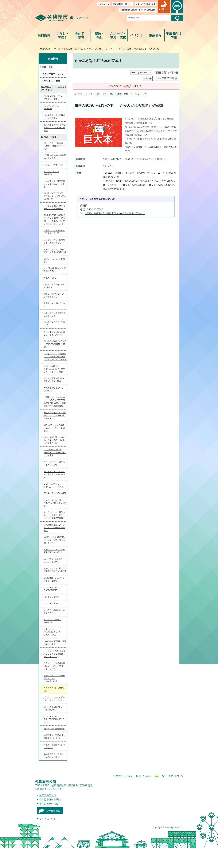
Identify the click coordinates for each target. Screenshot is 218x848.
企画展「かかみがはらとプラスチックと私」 (54, 232)
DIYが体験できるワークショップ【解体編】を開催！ (54, 527)
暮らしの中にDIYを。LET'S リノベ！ (53, 708)
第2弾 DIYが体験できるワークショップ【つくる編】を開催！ (55, 540)
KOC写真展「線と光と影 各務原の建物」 (55, 270)
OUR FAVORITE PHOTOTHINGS (51, 589)
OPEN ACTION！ (52, 603)
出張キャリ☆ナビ (51, 596)
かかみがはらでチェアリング (54, 324)
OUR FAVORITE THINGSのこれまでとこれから (54, 719)
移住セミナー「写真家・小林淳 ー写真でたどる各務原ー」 (55, 146)
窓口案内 (44, 35)
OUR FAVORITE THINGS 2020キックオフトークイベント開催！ (54, 368)
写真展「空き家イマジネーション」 (54, 746)
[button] (164, 6)
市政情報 (155, 35)
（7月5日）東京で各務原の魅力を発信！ (55, 157)
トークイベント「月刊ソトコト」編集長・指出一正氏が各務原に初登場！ (54, 515)
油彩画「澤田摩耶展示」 (54, 728)
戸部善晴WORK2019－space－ (54, 389)
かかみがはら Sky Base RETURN (54, 286)
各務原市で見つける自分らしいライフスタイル (54, 333)
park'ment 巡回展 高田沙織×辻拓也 (55, 643)
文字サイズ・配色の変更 (145, 4)
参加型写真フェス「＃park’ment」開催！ (53, 756)
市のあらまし (53, 810)
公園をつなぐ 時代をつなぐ (55, 305)
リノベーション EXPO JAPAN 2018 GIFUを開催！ (55, 502)
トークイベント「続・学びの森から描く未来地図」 (55, 570)
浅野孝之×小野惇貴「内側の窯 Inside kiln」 (54, 737)
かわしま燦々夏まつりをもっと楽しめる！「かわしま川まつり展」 (54, 440)
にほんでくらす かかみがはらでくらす (55, 314)
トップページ (81, 18)
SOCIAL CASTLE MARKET (51, 107)
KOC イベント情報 (122, 48)
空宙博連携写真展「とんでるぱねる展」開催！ (54, 380)
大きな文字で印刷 (164, 78)
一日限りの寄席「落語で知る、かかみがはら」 (54, 207)
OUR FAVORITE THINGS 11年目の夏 (53, 485)
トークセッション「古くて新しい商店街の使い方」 (55, 251)
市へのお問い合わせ (50, 803)
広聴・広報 (80, 48)
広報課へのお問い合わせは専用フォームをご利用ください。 (115, 213)
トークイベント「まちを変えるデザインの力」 (54, 551)
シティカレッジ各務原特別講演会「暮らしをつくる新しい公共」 (54, 666)
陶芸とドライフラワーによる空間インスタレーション (54, 474)
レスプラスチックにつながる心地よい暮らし (54, 241)
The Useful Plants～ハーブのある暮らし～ (55, 295)
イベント (136, 35)
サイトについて (47, 818)
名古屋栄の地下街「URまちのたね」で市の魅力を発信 (55, 127)
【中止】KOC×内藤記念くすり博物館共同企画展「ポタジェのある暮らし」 (55, 356)
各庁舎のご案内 (47, 795)
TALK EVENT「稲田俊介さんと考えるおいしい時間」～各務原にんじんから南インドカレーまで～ (55, 219)
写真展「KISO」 (51, 277)
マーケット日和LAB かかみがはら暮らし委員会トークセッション (54, 653)
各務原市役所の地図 (50, 799)
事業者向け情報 (174, 35)
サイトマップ (103, 4)
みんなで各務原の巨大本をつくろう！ (54, 611)
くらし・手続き (62, 35)
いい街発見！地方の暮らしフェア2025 (54, 117)
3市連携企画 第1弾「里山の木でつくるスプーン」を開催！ (55, 415)
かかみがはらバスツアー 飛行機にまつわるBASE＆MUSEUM (55, 196)
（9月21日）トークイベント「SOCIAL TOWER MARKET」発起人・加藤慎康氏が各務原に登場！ (55, 402)
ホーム (57, 48)
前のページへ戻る (124, 776)
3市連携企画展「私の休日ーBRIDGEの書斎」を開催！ (55, 344)
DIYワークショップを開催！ (54, 260)
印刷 (146, 78)
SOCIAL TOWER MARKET (52, 621)
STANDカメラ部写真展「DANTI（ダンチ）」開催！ (54, 427)
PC (163, 776)
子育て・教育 (81, 35)
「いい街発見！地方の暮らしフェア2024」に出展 (54, 183)
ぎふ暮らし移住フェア (53, 164)
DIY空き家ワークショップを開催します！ (54, 98)
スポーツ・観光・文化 (118, 35)
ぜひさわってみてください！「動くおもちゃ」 (54, 699)
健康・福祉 (99, 35)
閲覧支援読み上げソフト (122, 4)
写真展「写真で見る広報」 (55, 493)
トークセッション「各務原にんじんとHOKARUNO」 (54, 678)
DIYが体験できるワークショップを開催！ (54, 579)
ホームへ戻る (145, 776)
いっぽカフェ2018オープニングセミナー (54, 560)
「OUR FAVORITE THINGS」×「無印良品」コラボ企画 (55, 452)
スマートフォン (176, 776)
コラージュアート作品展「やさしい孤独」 (54, 464)
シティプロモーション (99, 48)
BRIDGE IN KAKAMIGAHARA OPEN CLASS (52, 631)
